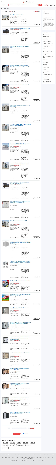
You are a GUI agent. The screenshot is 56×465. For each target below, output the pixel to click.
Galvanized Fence (28, 445)
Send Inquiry (36, 24)
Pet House (45, 72)
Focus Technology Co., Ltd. (21, 460)
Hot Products (2, 455)
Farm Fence (45, 38)
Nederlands (33, 457)
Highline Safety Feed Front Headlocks (16, 14)
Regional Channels (42, 455)
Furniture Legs (45, 69)
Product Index (48, 455)
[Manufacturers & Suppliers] (28, 2)
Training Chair (45, 65)
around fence (19, 442)
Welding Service (45, 82)
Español (9, 457)
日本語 (43, 457)
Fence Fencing (5, 442)
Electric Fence (12, 442)
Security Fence (45, 39)
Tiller (44, 48)
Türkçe (52, 457)
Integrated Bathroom (46, 36)
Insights (28, 456)
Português (12, 457)
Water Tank (45, 77)
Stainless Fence (5, 447)
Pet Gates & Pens (46, 76)
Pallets (44, 60)
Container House (46, 34)
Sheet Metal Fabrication (47, 81)
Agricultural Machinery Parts (48, 43)
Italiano (25, 457)
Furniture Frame (46, 67)
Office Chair (45, 64)
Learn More (45, 29)
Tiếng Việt (24, 458)
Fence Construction (20, 445)
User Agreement (34, 460)
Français (17, 457)
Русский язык (21, 457)
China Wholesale (24, 455)
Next (32, 428)
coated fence (12, 445)
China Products (7, 455)
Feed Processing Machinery (47, 44)
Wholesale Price (30, 455)
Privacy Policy (44, 460)
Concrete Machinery (46, 50)
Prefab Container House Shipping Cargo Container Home (20, 28)
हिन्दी (45, 457)
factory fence (33, 442)
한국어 (40, 457)
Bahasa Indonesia (30, 458)
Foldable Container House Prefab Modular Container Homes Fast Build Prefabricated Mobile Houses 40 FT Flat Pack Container (20, 105)
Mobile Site (52, 455)
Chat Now (25, 433)
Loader (44, 54)
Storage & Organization (47, 41)
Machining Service (46, 79)
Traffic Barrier (45, 62)
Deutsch (29, 457)
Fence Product (5, 445)
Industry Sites (36, 455)
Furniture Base (45, 71)
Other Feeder (45, 59)
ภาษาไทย (49, 457)
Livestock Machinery (46, 46)
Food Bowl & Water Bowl (47, 74)
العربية (37, 457)
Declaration (39, 460)
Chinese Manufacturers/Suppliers (16, 455)
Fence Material (25, 442)
